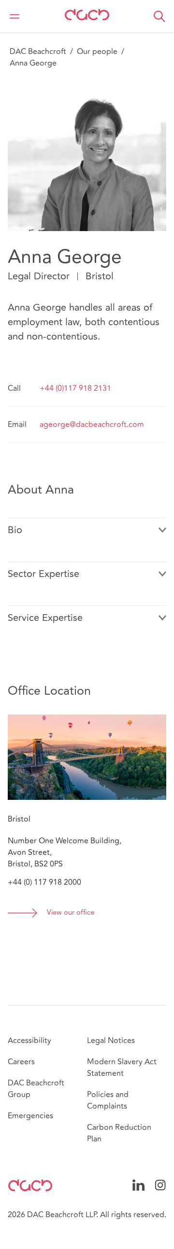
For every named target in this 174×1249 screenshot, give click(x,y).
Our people (97, 51)
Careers (21, 1062)
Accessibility (29, 1040)
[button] (159, 16)
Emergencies (30, 1116)
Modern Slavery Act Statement (122, 1067)
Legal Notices (111, 1040)
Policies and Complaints (108, 1100)
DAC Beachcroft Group (36, 1088)
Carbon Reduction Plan (119, 1133)
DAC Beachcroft (38, 51)
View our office (70, 913)
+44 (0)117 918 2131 (75, 388)
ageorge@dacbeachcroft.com (92, 424)
